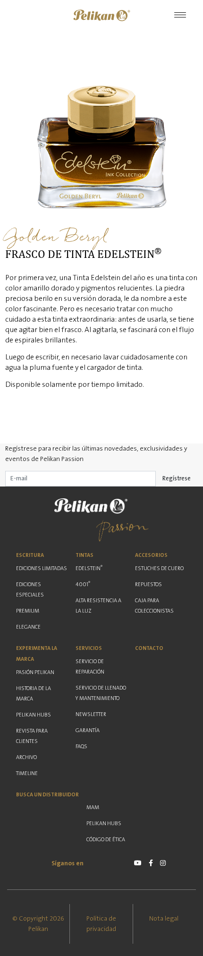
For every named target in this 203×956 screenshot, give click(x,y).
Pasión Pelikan (35, 672)
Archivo (26, 757)
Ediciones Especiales (30, 589)
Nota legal (163, 918)
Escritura (30, 555)
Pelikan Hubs (33, 715)
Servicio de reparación (90, 666)
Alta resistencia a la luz (98, 606)
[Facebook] (151, 863)
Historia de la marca (33, 693)
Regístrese (176, 478)
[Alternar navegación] (180, 15)
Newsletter (91, 714)
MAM (92, 807)
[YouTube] (137, 863)
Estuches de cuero (159, 568)
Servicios (89, 648)
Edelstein (89, 567)
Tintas (84, 555)
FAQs (81, 746)
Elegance (28, 627)
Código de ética (105, 839)
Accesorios (151, 555)
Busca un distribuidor (47, 795)
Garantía (88, 730)
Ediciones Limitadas (41, 568)
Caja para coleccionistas (154, 606)
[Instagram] (163, 863)
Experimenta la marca (36, 653)
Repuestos (148, 584)
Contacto (149, 648)
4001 (83, 583)
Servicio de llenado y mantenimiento (101, 693)
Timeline (27, 773)
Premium (27, 611)
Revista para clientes (32, 736)
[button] (101, 15)
